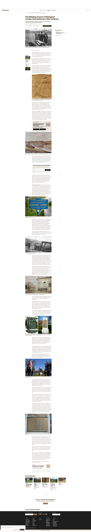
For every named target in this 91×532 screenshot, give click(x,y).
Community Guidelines (47, 522)
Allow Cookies (22, 529)
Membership (48, 519)
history (37, 472)
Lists (33, 522)
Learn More (45, 503)
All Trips (40, 519)
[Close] (24, 526)
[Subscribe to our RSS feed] (46, 514)
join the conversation (37, 461)
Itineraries (33, 521)
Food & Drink (34, 520)
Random (27, 523)
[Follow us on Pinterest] (45, 514)
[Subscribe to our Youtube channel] (40, 514)
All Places (27, 519)
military (34, 472)
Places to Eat (28, 522)
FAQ (53, 520)
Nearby (27, 524)
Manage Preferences (16, 529)
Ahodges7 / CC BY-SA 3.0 (32, 217)
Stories (33, 519)
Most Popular (28, 521)
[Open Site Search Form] (89, 10)
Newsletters (34, 525)
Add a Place (28, 525)
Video (33, 523)
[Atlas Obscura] (5, 10)
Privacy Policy (46, 171)
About (54, 519)
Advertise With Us (55, 521)
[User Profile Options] (87, 10)
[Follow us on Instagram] (43, 514)
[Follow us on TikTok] (42, 514)
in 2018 (34, 401)
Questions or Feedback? (45, 530)
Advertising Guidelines (54, 522)
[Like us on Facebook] (39, 514)
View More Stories (57, 35)
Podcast (33, 524)
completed (45, 296)
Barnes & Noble (43, 129)
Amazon (36, 129)
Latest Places (28, 520)
